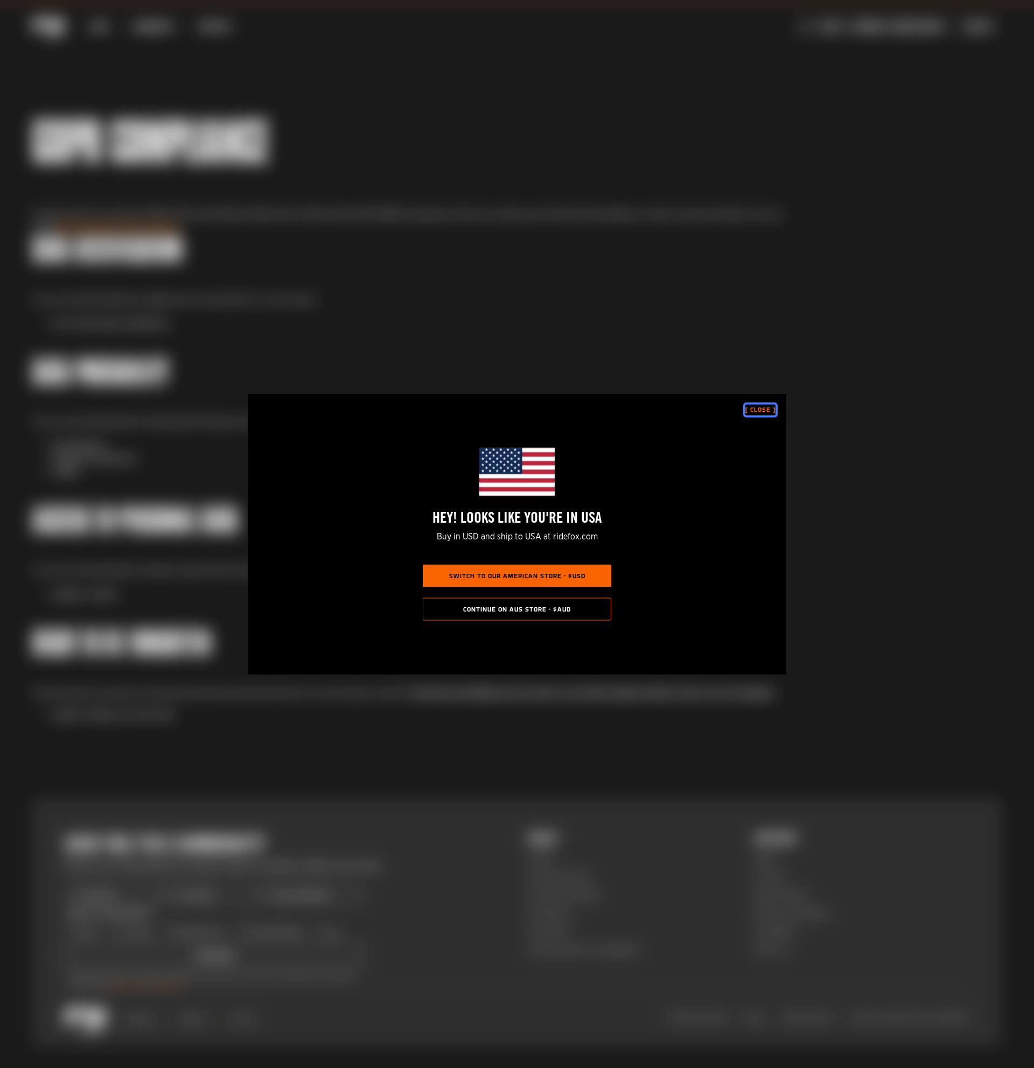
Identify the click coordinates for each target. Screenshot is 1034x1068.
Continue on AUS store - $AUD (517, 610)
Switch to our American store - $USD (517, 576)
